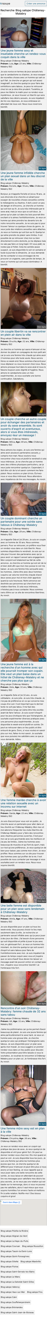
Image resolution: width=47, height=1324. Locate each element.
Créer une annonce (36, 3)
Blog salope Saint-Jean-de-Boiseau (17, 1312)
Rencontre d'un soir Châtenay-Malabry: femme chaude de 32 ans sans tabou (23, 1011)
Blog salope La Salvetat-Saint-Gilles (17, 1282)
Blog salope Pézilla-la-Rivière (14, 1231)
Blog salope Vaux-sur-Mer (13, 1292)
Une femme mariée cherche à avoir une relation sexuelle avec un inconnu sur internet (23, 803)
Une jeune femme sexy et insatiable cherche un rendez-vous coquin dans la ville (23, 54)
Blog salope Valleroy (10, 1287)
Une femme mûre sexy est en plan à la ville (23, 1130)
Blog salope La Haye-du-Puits (14, 1241)
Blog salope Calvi (9, 1297)
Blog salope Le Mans (10, 1277)
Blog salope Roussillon (32, 1246)
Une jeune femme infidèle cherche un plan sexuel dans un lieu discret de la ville (23, 176)
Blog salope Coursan (10, 1246)
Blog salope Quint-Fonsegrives (15, 1256)
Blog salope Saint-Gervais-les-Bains (17, 1271)
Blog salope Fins (34, 1292)
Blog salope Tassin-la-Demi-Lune (16, 1251)
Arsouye (5, 3)
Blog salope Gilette (9, 1261)
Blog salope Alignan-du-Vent (14, 1236)
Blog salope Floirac (9, 1266)
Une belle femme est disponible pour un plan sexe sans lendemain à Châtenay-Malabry (22, 909)
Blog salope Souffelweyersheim (15, 1302)
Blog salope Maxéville (31, 1261)
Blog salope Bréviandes (12, 1307)
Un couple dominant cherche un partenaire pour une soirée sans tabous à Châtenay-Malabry (21, 522)
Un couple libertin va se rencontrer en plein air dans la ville (23, 333)
